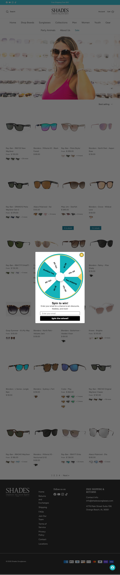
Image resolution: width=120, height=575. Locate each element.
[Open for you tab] (112, 567)
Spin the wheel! (60, 318)
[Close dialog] (82, 255)
